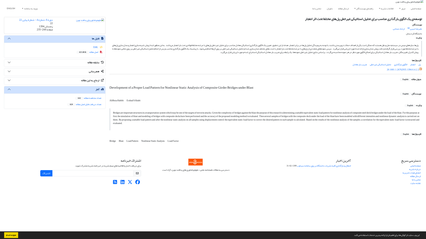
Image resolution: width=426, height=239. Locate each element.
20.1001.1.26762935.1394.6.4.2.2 (403, 69)
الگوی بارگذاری (400, 64)
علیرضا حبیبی (416, 29)
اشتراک (46, 173)
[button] (352, 235)
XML (96, 47)
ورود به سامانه (30, 8)
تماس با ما (316, 8)
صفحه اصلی (416, 8)
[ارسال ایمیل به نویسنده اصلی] (409, 28)
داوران (330, 8)
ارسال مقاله (343, 8)
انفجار (412, 64)
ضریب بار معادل (360, 64)
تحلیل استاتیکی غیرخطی (380, 64)
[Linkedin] (122, 183)
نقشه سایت (415, 183)
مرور (403, 8)
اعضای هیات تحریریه (412, 172)
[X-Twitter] (130, 183)
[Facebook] (137, 183)
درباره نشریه (415, 169)
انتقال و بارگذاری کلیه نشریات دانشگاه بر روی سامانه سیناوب (324, 165)
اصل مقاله (89, 52)
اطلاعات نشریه (387, 8)
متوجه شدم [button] (11, 235)
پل (419, 64)
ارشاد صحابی (399, 29)
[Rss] (115, 183)
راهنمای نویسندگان (364, 8)
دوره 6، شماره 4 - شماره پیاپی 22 (36, 19)
